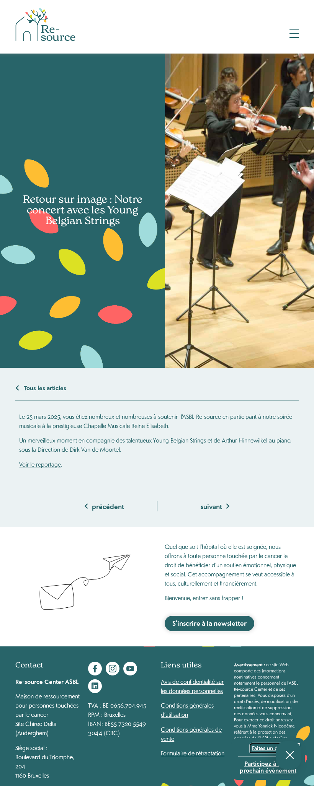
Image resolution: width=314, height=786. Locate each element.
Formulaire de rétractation (192, 753)
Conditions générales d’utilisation (187, 710)
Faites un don (268, 748)
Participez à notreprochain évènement (268, 766)
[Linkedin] (95, 686)
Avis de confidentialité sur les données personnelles (192, 686)
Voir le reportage (40, 464)
